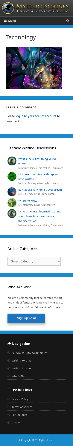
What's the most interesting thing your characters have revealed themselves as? (39, 216)
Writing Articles (21, 368)
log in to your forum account (36, 116)
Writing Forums (21, 360)
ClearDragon (28, 193)
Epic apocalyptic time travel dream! (40, 189)
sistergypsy (27, 204)
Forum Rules (19, 415)
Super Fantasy (29, 183)
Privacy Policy (19, 399)
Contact (16, 422)
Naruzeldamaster (30, 168)
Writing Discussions (53, 168)
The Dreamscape (47, 193)
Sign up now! (26, 318)
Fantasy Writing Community (29, 352)
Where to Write (27, 200)
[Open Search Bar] (68, 20)
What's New (19, 376)
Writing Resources (45, 204)
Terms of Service (21, 407)
